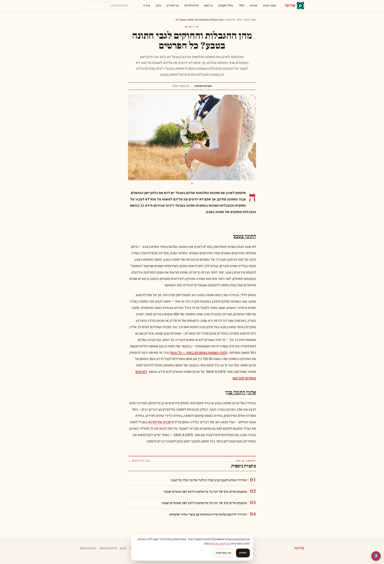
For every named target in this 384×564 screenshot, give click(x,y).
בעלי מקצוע (225, 5)
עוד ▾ (146, 5)
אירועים (230, 20)
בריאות (208, 5)
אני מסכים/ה (223, 553)
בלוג (158, 5)
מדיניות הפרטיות (219, 544)
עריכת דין (173, 5)
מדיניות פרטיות (108, 548)
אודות (253, 5)
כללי (241, 5)
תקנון (123, 548)
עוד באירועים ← (139, 461)
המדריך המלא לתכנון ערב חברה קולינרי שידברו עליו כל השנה (209, 480)
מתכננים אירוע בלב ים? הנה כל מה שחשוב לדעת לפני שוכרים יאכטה (205, 492)
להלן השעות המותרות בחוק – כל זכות (199, 352)
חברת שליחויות (159, 422)
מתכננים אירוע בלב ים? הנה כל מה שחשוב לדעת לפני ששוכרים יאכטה (204, 503)
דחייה (243, 553)
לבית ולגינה (191, 5)
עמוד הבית (269, 5)
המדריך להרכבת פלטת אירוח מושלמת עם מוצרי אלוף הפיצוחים (208, 515)
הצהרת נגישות (88, 548)
